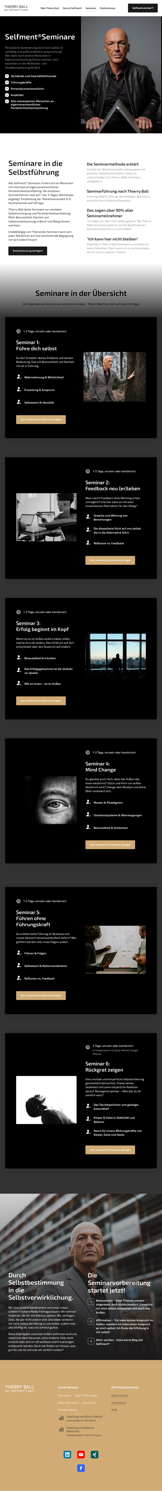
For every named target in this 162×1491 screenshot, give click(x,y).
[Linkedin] (67, 1454)
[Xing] (94, 1454)
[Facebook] (81, 1468)
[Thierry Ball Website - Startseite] (16, 8)
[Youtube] (81, 1454)
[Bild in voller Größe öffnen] (121, 74)
